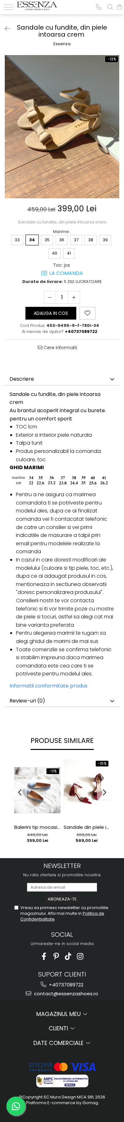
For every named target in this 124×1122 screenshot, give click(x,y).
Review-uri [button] (27, 700)
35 (47, 240)
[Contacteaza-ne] (99, 7)
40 (54, 253)
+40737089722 (65, 984)
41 (69, 253)
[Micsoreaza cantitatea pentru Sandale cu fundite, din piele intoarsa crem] (50, 297)
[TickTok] (68, 956)
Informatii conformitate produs (48, 685)
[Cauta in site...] (110, 7)
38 (90, 240)
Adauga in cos (51, 313)
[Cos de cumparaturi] (119, 7)
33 (17, 240)
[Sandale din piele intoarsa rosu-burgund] (87, 790)
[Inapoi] (5, 28)
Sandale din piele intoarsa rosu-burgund (87, 827)
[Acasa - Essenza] (37, 5)
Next (114, 133)
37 (76, 240)
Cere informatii (59, 347)
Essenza (62, 44)
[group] (62, 126)
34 (32, 240)
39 (105, 240)
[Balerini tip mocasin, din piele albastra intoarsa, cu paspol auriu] (37, 790)
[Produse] (8, 7)
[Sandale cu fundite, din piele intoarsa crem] (62, 126)
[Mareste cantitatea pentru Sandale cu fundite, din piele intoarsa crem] (74, 297)
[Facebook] (44, 956)
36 (61, 240)
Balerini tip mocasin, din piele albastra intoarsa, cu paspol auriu (37, 827)
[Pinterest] (56, 956)
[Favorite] (87, 313)
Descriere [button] (22, 379)
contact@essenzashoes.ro (65, 993)
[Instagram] (80, 956)
